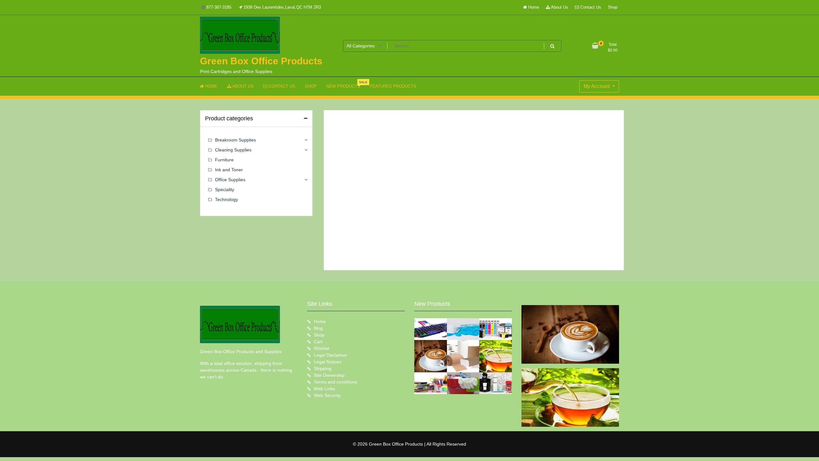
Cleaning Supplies (233, 149)
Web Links (324, 388)
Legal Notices (327, 361)
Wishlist (321, 348)
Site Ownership (329, 375)
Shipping (322, 368)
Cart (318, 341)
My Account (597, 86)
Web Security (327, 395)
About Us (559, 7)
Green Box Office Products (261, 61)
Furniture (224, 159)
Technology (226, 199)
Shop (612, 7)
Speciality (224, 189)
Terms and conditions (335, 381)
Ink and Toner (229, 169)
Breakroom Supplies (235, 139)
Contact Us (590, 7)
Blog (318, 328)
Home (533, 7)
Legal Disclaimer (330, 355)
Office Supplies (230, 179)
